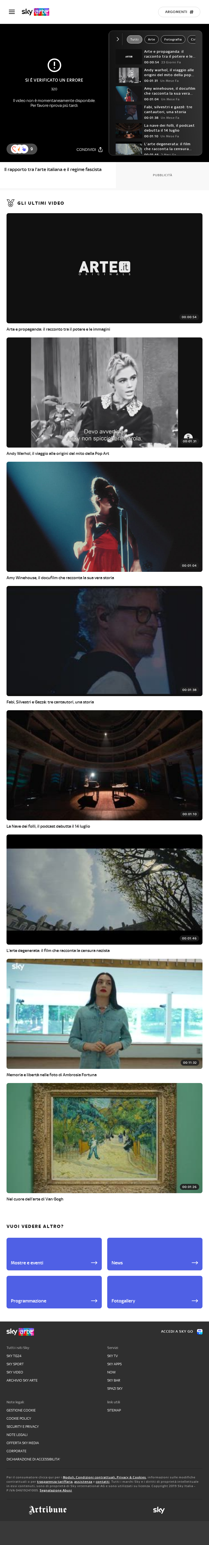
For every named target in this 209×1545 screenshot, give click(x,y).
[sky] (159, 1510)
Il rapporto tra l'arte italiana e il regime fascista (53, 169)
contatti (103, 1482)
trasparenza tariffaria (55, 1482)
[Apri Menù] (15, 11)
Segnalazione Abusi (56, 1490)
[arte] (38, 12)
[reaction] (24, 149)
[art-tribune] (48, 1510)
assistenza (83, 1482)
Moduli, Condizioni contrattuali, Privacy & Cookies (104, 1477)
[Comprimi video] (119, 39)
